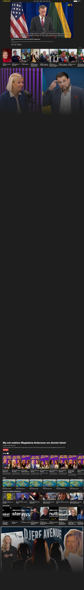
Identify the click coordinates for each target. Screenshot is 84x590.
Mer (49, 1)
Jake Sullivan (19, 44)
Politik (12, 44)
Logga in (75, 1)
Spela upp (6, 449)
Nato (15, 44)
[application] (42, 20)
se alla (80, 47)
